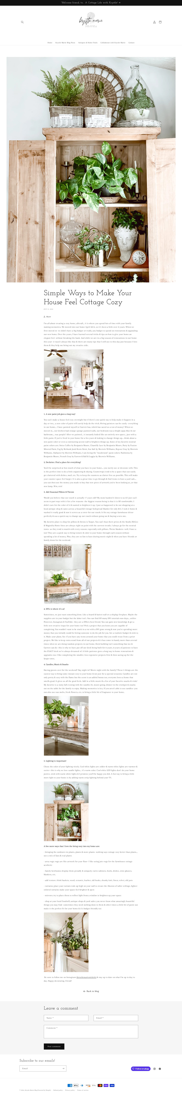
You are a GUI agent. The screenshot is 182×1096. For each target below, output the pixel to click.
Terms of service (83, 1090)
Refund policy (58, 1090)
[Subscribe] (63, 1068)
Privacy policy (70, 1090)
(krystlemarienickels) (86, 977)
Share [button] (48, 317)
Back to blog (93, 991)
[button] (22, 22)
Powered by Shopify (44, 1090)
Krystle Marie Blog (31, 1090)
